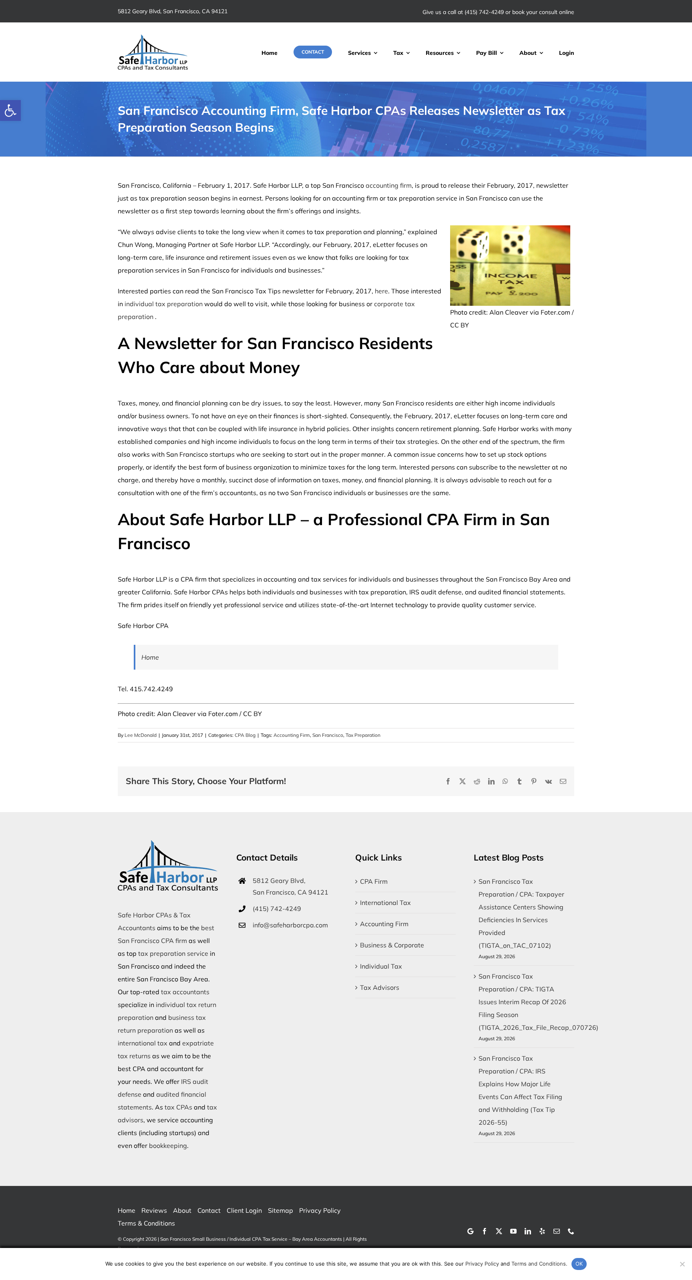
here (381, 291)
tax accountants (185, 992)
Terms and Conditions (538, 1263)
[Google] (470, 1231)
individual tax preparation (164, 304)
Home (150, 657)
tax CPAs (178, 1107)
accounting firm (389, 185)
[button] (10, 110)
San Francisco (327, 735)
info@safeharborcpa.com (290, 925)
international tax (142, 1043)
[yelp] (542, 1231)
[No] (682, 1264)
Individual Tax (381, 966)
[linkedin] (528, 1231)
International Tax (385, 903)
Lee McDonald (141, 735)
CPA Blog (245, 735)
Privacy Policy (482, 1263)
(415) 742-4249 (484, 12)
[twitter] (499, 1231)
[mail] (556, 1231)
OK (579, 1263)
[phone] (571, 1231)
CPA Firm (374, 881)
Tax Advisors (379, 987)
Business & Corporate (392, 945)
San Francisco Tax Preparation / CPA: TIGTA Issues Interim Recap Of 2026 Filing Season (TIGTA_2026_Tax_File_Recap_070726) (538, 1001)
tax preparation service (173, 953)
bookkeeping (168, 1146)
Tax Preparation (363, 735)
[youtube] (513, 1231)
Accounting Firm (292, 735)
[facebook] (484, 1231)
